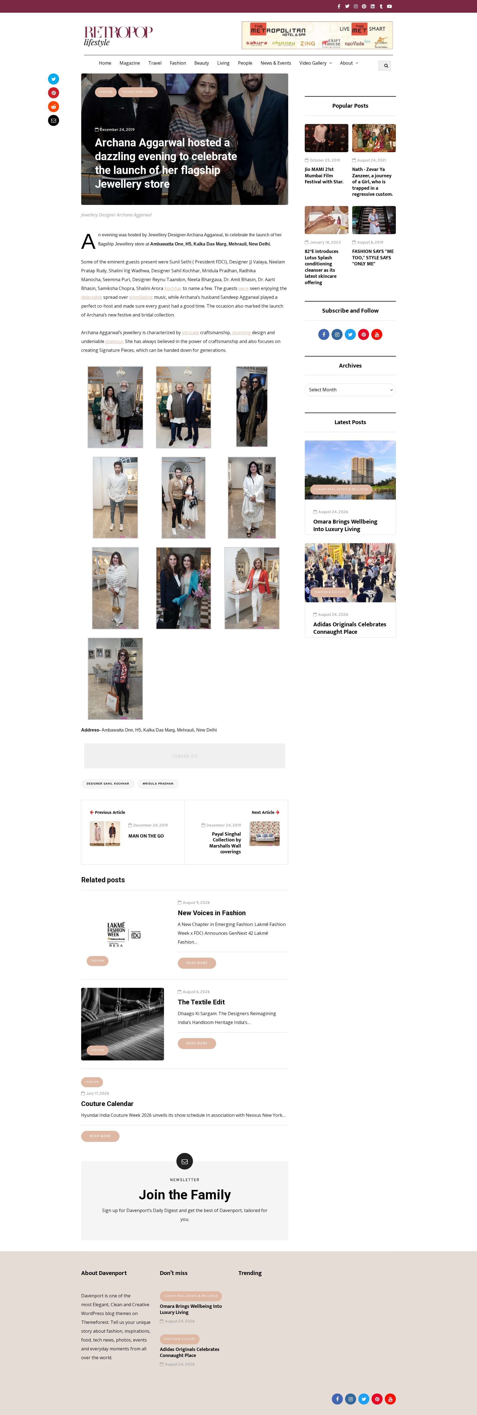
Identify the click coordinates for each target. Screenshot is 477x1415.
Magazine (130, 63)
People (245, 63)
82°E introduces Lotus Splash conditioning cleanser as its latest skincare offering (321, 267)
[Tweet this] (53, 79)
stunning (241, 332)
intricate (190, 332)
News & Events (276, 63)
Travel (154, 63)
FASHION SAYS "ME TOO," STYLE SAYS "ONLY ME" (373, 257)
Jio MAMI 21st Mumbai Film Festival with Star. (324, 175)
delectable (91, 297)
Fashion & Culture (330, 592)
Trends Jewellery (137, 92)
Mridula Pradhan (158, 784)
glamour (114, 341)
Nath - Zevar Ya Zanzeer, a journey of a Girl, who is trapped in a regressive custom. (372, 182)
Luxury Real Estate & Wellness (341, 489)
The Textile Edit (201, 1002)
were (244, 288)
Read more (197, 963)
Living (223, 63)
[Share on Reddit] (53, 106)
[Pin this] (53, 92)
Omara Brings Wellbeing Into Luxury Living (345, 526)
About (346, 63)
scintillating (141, 297)
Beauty (201, 63)
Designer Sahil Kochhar (108, 784)
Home (105, 63)
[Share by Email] (53, 120)
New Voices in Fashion (212, 913)
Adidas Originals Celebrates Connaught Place (349, 628)
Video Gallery (313, 63)
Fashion (178, 63)
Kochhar (173, 288)
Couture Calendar (107, 1104)
